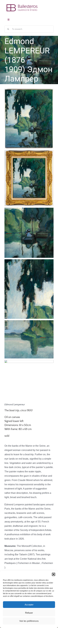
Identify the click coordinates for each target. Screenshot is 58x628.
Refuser (29, 612)
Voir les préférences (29, 621)
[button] (53, 574)
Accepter (29, 604)
